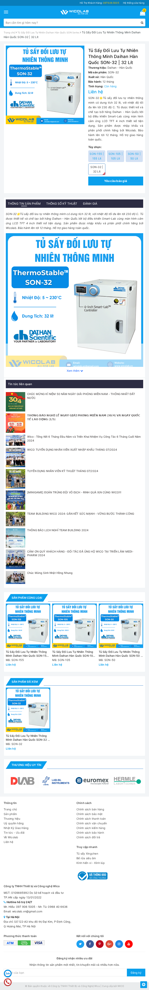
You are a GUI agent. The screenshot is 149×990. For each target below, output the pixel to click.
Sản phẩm (10, 814)
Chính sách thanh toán (91, 818)
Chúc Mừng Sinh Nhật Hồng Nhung (50, 572)
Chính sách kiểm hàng (90, 828)
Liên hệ (8, 842)
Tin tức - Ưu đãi (14, 832)
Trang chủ (10, 809)
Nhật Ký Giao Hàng (16, 828)
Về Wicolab (11, 837)
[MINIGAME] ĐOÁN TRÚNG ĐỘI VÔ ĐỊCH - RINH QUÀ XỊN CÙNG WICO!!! (74, 492)
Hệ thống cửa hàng (133, 2)
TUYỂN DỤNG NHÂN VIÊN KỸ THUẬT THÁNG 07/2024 (62, 471)
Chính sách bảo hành (90, 832)
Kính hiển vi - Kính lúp (90, 862)
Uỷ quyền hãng (14, 823)
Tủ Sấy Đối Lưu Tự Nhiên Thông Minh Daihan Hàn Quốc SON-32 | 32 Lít (27, 738)
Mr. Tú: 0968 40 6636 (53, 906)
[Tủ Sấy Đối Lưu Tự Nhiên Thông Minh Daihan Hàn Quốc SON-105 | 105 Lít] (74, 626)
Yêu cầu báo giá (115, 181)
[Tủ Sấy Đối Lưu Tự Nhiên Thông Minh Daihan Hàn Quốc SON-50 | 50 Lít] (121, 626)
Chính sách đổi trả (88, 837)
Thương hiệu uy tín (26, 765)
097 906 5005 (26, 906)
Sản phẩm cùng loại (27, 597)
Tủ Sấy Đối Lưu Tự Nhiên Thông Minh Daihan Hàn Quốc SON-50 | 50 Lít (120, 654)
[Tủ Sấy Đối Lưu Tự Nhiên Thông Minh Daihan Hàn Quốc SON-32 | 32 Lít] (74, 301)
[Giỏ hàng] (141, 13)
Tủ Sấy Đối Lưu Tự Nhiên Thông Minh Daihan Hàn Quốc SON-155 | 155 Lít (28, 654)
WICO (121, 986)
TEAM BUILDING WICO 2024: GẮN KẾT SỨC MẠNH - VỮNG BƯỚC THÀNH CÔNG (80, 513)
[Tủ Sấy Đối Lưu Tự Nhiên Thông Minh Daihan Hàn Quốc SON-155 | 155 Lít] (28, 626)
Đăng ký (136, 972)
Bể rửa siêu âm (86, 858)
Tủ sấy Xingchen (87, 853)
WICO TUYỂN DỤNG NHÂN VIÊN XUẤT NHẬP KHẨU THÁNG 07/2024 (72, 449)
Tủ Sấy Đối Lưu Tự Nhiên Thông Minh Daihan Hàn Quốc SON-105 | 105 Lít (74, 654)
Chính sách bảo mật (89, 814)
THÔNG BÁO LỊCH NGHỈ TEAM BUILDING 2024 (57, 530)
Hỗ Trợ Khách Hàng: (99, 2)
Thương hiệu (12, 818)
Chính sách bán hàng (90, 809)
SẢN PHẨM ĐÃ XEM (25, 681)
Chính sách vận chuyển (91, 823)
